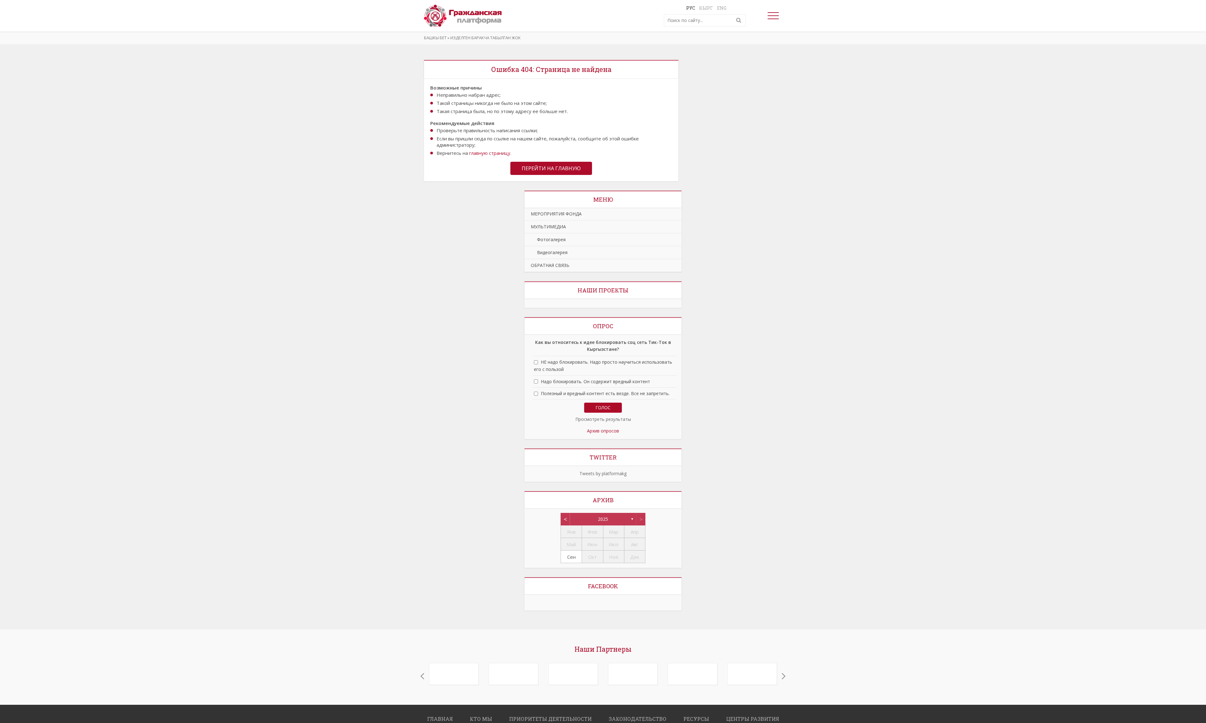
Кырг (706, 8)
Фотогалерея (548, 239)
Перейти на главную (551, 168)
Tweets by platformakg (603, 473)
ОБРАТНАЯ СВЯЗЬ (550, 265)
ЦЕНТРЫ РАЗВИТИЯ (752, 715)
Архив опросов (603, 431)
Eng (721, 8)
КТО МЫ (481, 715)
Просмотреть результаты (603, 419)
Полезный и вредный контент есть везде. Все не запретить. (605, 393)
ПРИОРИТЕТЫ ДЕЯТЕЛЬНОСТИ (550, 715)
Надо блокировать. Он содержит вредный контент (595, 381)
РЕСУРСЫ (696, 715)
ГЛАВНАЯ (440, 715)
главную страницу (489, 153)
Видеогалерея (549, 252)
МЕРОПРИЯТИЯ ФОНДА (556, 214)
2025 (603, 519)
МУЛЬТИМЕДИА (548, 227)
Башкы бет (435, 38)
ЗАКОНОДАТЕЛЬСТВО (637, 715)
